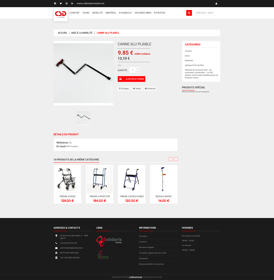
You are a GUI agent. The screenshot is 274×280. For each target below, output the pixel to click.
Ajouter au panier (134, 79)
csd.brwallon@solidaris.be (71, 248)
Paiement (143, 258)
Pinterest (151, 88)
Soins (187, 56)
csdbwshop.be (135, 277)
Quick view (68, 181)
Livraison (143, 242)
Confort (188, 51)
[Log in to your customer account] (217, 3)
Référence (62, 142)
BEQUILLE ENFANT (164, 196)
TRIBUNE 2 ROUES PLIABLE (132, 196)
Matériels (189, 60)
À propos (143, 236)
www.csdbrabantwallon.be (90, 3)
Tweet (138, 88)
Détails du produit (66, 134)
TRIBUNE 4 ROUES (67, 196)
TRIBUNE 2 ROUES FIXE (99, 196)
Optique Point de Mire (194, 65)
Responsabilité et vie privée (151, 264)
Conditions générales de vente (152, 253)
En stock (61, 146)
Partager (125, 88)
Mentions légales (146, 247)
